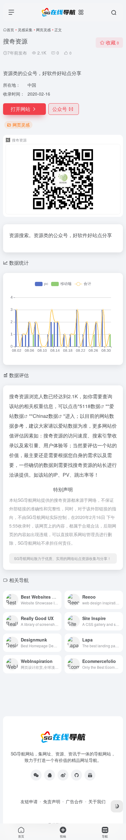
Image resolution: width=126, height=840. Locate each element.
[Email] (89, 775)
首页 (10, 29)
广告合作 (74, 801)
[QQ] (49, 775)
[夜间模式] (117, 806)
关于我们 (97, 801)
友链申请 (29, 801)
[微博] (63, 775)
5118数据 (90, 406)
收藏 (112, 42)
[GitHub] (76, 775)
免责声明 (51, 801)
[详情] (56, 596)
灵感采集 (25, 29)
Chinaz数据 (45, 415)
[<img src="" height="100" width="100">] (36, 775)
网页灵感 (43, 29)
